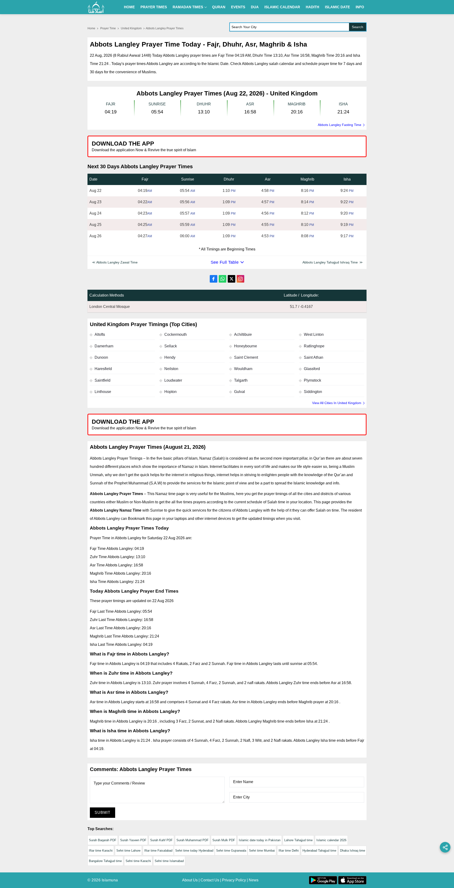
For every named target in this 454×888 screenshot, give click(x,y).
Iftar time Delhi (289, 850)
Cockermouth (175, 334)
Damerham (104, 346)
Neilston (171, 369)
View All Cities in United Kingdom (336, 403)
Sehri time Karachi (138, 861)
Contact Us (210, 880)
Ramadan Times (188, 7)
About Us (190, 880)
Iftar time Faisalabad (158, 850)
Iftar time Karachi (101, 850)
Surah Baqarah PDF (102, 840)
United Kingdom (131, 28)
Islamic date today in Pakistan (259, 840)
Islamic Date (337, 7)
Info (360, 7)
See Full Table (225, 262)
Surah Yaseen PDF (133, 840)
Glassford (312, 369)
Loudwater (173, 380)
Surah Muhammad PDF (192, 840)
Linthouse (103, 392)
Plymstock (312, 380)
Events (238, 7)
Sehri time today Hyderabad (194, 850)
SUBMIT (102, 812)
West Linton (314, 334)
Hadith (312, 7)
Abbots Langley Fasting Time (339, 125)
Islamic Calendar (282, 7)
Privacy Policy (234, 880)
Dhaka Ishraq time (352, 850)
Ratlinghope (314, 346)
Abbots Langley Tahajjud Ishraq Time (330, 262)
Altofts (100, 334)
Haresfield (103, 369)
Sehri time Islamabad (169, 861)
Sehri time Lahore (128, 850)
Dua (255, 7)
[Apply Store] (341, 146)
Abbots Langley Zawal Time (117, 262)
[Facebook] (213, 279)
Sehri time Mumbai (262, 850)
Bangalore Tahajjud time (105, 861)
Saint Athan (313, 357)
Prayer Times (153, 7)
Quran (218, 7)
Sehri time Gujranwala (231, 850)
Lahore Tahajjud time (298, 840)
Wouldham (243, 369)
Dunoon (101, 357)
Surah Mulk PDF (223, 840)
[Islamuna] (96, 7)
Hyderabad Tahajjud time (319, 850)
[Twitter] (231, 279)
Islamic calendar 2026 (331, 840)
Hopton (170, 392)
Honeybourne (245, 346)
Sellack (170, 346)
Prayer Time (108, 28)
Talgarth (241, 380)
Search (357, 27)
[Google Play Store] (296, 146)
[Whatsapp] (222, 279)
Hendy (169, 357)
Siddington (313, 392)
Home (129, 7)
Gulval (239, 392)
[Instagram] (240, 279)
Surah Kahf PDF (161, 840)
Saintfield (102, 380)
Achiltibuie (243, 334)
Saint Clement (246, 357)
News (253, 880)
